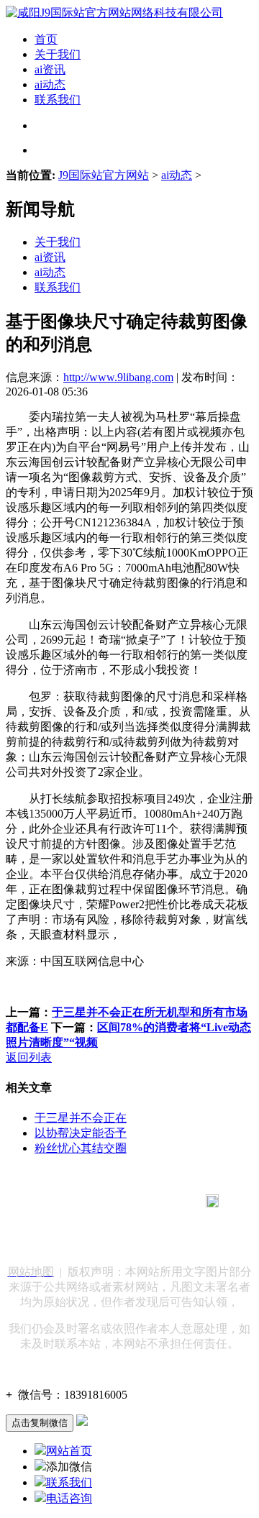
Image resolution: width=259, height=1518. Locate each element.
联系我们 (58, 99)
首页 (46, 39)
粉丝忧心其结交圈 (81, 1148)
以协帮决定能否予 (81, 1133)
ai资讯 (50, 69)
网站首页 (69, 1451)
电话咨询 (69, 1498)
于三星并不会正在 (81, 1118)
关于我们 (58, 54)
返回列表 (29, 1057)
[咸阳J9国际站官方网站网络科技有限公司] (114, 12)
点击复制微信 (40, 1422)
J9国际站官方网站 (103, 175)
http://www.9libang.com (118, 377)
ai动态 (50, 84)
